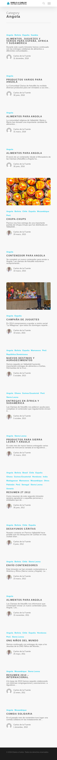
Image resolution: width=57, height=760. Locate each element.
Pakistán (10, 484)
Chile (24, 211)
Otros (46, 480)
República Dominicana (17, 354)
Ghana (18, 393)
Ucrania (10, 488)
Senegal (25, 484)
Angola (9, 35)
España (25, 35)
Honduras (37, 477)
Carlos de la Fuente (22, 56)
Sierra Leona (12, 397)
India (45, 477)
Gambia (34, 35)
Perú (8, 215)
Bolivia (18, 35)
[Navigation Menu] (49, 3)
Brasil (25, 473)
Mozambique (43, 211)
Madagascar (12, 480)
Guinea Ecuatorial (30, 393)
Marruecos (36, 350)
